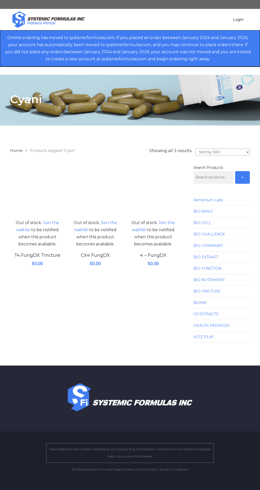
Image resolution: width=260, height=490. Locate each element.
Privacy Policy (147, 469)
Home (16, 150)
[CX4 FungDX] (95, 192)
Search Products (208, 167)
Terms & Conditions (174, 469)
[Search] (242, 177)
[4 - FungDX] (153, 192)
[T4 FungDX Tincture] (37, 192)
